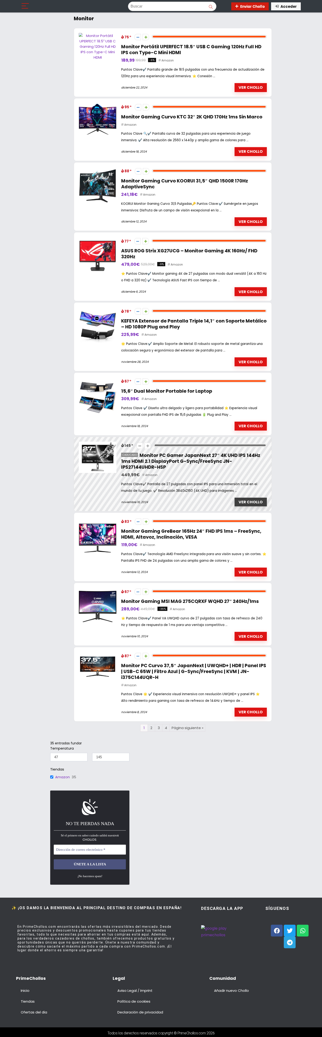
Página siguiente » (187, 727)
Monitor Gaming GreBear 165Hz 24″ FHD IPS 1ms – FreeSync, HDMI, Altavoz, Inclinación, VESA (191, 534)
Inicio (25, 990)
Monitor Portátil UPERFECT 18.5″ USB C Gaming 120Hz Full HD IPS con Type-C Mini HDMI (191, 50)
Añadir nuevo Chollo (231, 990)
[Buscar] (210, 6)
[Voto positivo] (146, 37)
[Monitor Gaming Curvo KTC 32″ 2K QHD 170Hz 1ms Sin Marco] (97, 105)
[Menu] (25, 6)
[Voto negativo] (138, 37)
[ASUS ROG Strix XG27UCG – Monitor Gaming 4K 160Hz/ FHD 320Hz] (97, 239)
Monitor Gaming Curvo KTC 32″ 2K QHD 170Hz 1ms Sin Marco (191, 117)
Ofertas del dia (34, 1012)
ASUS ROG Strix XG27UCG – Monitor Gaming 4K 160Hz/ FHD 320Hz (189, 254)
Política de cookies (133, 1001)
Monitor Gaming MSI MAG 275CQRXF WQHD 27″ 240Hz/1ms (190, 601)
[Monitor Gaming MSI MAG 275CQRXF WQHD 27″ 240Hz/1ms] (97, 590)
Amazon (167, 60)
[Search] (223, 6)
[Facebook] (277, 930)
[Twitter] (290, 930)
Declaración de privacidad (140, 1012)
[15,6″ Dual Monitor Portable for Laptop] (97, 380)
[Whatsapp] (303, 930)
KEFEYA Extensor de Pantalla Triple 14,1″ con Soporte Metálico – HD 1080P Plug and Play (194, 324)
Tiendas (28, 1001)
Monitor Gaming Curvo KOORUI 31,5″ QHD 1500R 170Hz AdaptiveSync (184, 184)
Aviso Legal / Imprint (135, 990)
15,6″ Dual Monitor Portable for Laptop (166, 391)
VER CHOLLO (251, 87)
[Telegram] (290, 942)
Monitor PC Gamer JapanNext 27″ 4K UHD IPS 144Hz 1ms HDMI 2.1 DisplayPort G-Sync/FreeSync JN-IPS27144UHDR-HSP (190, 461)
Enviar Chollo (252, 6)
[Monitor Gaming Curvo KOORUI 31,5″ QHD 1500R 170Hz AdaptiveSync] (97, 169)
